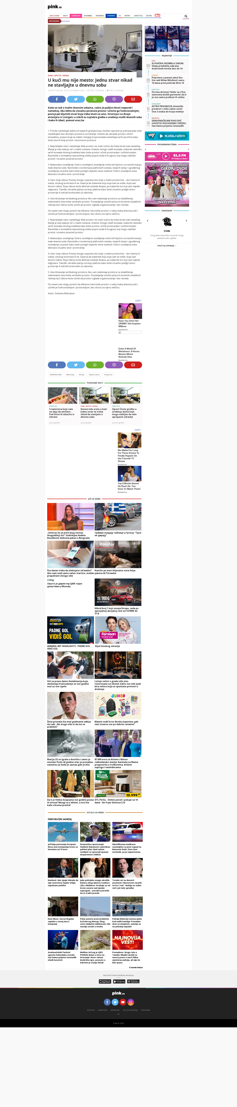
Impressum (115, 1010)
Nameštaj (70, 375)
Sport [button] (127, 15)
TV (120, 15)
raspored (108, 375)
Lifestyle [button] (138, 15)
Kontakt (91, 1010)
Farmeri (111, 15)
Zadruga (75, 15)
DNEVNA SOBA (56, 375)
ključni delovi (94, 375)
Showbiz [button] (88, 15)
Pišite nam (145, 1010)
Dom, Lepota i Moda (58, 75)
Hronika (100, 15)
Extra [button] (149, 15)
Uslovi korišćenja (130, 1010)
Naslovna (54, 15)
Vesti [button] (65, 15)
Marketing (102, 1010)
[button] (51, 400)
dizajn (81, 375)
